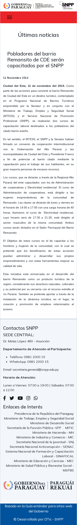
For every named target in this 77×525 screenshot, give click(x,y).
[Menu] (9, 17)
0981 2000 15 (34, 357)
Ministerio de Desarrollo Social (52, 423)
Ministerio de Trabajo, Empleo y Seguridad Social (39, 418)
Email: (8, 369)
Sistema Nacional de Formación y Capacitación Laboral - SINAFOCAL (40, 453)
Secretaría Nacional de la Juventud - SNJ (45, 442)
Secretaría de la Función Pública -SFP (34, 428)
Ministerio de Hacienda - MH (53, 432)
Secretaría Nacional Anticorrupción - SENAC (42, 447)
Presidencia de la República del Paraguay (44, 414)
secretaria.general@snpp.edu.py (36, 369)
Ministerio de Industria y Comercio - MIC (45, 437)
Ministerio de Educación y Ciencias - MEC (44, 461)
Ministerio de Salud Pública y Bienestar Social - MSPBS (40, 468)
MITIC (69, 428)
